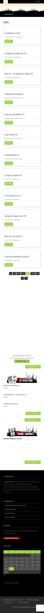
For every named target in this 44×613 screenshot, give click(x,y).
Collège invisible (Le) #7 (16, 53)
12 (16, 562)
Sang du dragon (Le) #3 (15, 216)
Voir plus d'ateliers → (32, 420)
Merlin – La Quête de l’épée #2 (19, 74)
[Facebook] (35, 1)
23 (38, 565)
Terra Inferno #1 (13, 195)
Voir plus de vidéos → (32, 462)
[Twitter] (38, 1)
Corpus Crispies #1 (13, 175)
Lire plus (9, 41)
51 (23, 273)
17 (6, 565)
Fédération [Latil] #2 (14, 94)
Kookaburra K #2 (12, 33)
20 (22, 565)
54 (37, 273)
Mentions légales (10, 509)
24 (6, 568)
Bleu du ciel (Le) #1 (13, 236)
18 (11, 565)
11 (11, 562)
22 (32, 565)
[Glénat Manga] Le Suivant (12, 439)
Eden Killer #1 (11, 135)
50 (18, 273)
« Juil (4, 575)
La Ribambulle (8, 482)
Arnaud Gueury (18, 37)
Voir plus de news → (33, 367)
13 (22, 562)
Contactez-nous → (22, 361)
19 (16, 565)
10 (6, 562)
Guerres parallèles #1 (15, 114)
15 (32, 562)
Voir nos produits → (33, 413)
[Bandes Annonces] (22, 431)
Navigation (9, 14)
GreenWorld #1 (12, 155)
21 (27, 565)
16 (38, 562)
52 (28, 273)
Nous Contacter (10, 517)
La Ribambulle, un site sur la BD (15, 505)
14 (27, 562)
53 (33, 273)
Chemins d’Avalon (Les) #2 (17, 256)
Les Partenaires (10, 513)
